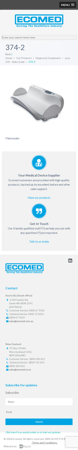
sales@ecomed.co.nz (20, 369)
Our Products (24, 58)
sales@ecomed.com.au (21, 321)
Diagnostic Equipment (48, 58)
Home (8, 58)
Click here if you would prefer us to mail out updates (32, 432)
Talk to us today (39, 241)
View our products (39, 197)
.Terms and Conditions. (45, 442)
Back (8, 54)
